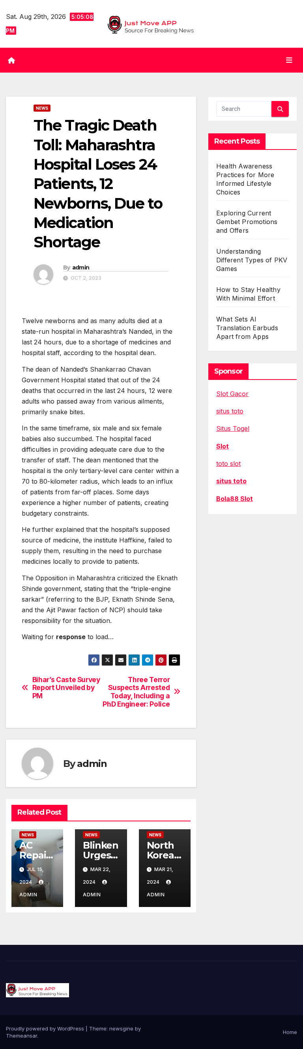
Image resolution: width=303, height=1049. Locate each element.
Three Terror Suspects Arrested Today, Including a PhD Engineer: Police (136, 692)
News (42, 108)
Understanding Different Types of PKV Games (251, 260)
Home (290, 1032)
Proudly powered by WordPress (46, 1028)
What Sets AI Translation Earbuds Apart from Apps (247, 327)
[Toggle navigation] (289, 60)
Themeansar (21, 1035)
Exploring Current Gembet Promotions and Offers (246, 221)
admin (81, 267)
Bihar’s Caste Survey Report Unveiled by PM (66, 688)
